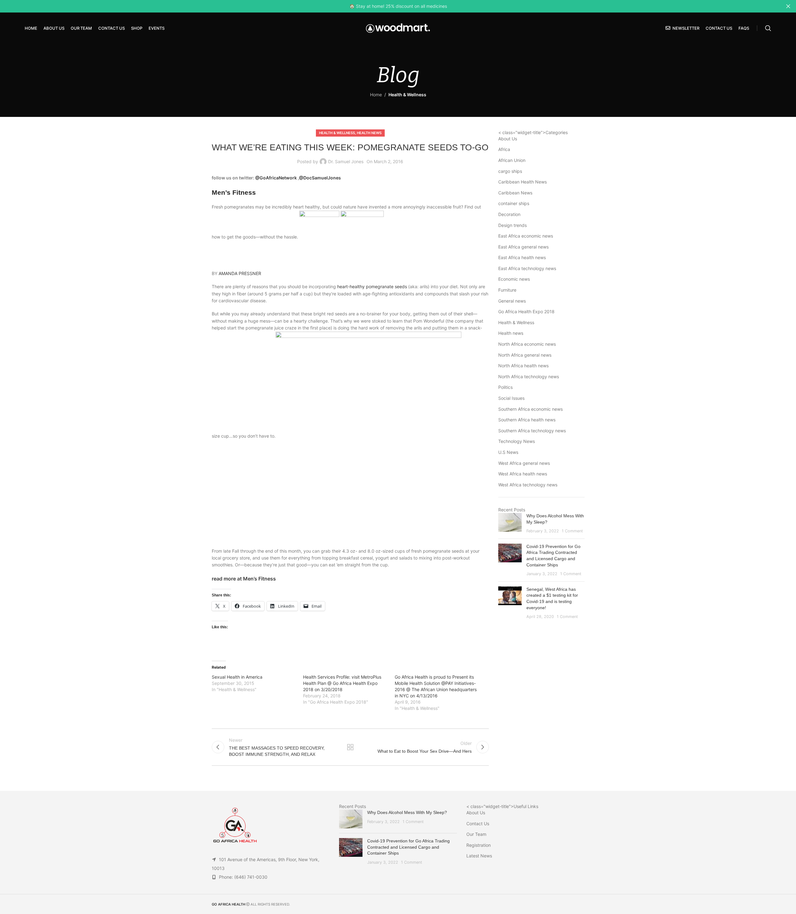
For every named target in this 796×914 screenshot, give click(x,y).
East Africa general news (523, 246)
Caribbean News (515, 192)
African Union (511, 160)
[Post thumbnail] (510, 523)
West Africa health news (522, 473)
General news (512, 301)
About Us (507, 138)
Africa (504, 149)
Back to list (350, 747)
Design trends (512, 225)
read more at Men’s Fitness (244, 578)
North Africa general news (524, 355)
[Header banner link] (398, 6)
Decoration (509, 214)
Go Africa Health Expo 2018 (526, 311)
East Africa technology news (527, 268)
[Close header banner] (788, 6)
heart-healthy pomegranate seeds (372, 286)
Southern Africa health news (526, 419)
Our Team (476, 834)
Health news (369, 133)
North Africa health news (523, 365)
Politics (505, 387)
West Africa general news (524, 463)
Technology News (516, 441)
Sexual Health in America (237, 677)
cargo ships (510, 171)
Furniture (507, 290)
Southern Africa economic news (530, 409)
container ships (513, 203)
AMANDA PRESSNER (240, 273)
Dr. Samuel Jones (345, 161)
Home (376, 94)
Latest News (479, 855)
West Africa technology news (527, 484)
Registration (478, 845)
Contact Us (477, 823)
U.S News (508, 452)
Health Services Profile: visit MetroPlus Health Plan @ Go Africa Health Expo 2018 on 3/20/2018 (342, 683)
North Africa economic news (527, 344)
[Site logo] (398, 27)
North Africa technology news (528, 376)
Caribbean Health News (522, 181)
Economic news (514, 279)
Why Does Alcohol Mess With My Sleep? (407, 812)
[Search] (768, 28)
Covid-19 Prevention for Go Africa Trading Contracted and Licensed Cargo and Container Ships (408, 847)
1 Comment (572, 531)
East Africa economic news (525, 236)
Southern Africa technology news (532, 430)
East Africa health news (522, 257)
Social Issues (511, 398)
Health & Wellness (407, 94)
